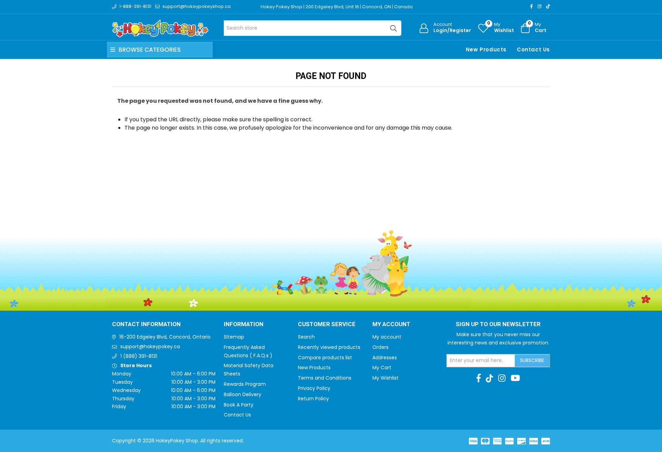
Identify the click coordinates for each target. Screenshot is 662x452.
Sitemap (234, 336)
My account (386, 336)
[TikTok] (548, 6)
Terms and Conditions (324, 377)
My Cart (381, 367)
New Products (486, 49)
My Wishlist (385, 377)
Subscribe (532, 360)
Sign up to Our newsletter (498, 324)
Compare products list (325, 357)
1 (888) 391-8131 (138, 356)
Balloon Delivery (242, 394)
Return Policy (313, 398)
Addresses (384, 357)
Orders (380, 347)
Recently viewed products (329, 347)
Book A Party (238, 404)
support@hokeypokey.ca (150, 346)
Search (306, 336)
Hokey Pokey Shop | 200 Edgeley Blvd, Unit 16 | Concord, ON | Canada (337, 6)
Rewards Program (245, 384)
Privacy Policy (314, 388)
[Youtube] (515, 378)
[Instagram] (539, 6)
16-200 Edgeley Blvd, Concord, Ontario (165, 336)
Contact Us (533, 49)
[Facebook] (531, 6)
